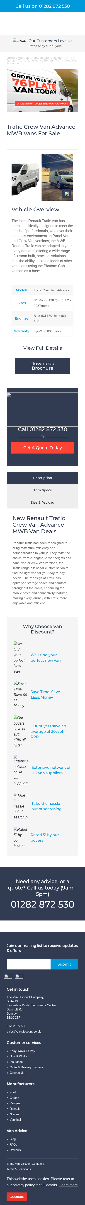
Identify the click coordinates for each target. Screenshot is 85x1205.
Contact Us (17, 1072)
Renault (45, 57)
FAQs (13, 1144)
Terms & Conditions (19, 1169)
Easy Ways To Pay (22, 1051)
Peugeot (15, 1103)
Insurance (16, 1062)
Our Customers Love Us (50, 41)
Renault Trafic (62, 57)
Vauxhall (15, 1119)
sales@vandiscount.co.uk (24, 1031)
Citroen (14, 1098)
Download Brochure (42, 366)
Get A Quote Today (42, 447)
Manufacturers (28, 57)
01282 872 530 (48, 429)
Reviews (15, 1150)
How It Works (18, 1056)
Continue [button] (17, 1197)
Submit (64, 964)
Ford (13, 1092)
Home (11, 57)
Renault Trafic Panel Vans (24, 60)
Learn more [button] (68, 1185)
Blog (13, 1139)
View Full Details (42, 348)
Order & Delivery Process (26, 1067)
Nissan (14, 1114)
